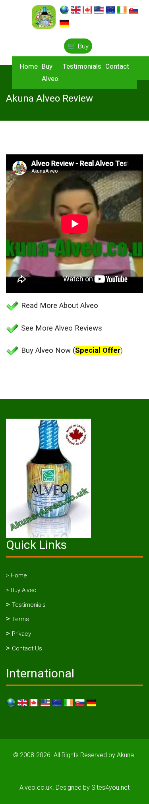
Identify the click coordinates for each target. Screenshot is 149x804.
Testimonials (82, 66)
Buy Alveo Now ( (70, 350)
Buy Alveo (50, 72)
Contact (117, 66)
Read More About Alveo (59, 305)
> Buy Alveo (21, 590)
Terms (20, 619)
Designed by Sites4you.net (93, 787)
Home (29, 66)
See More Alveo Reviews (61, 328)
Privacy (21, 633)
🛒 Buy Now (78, 48)
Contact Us (27, 648)
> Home (16, 575)
